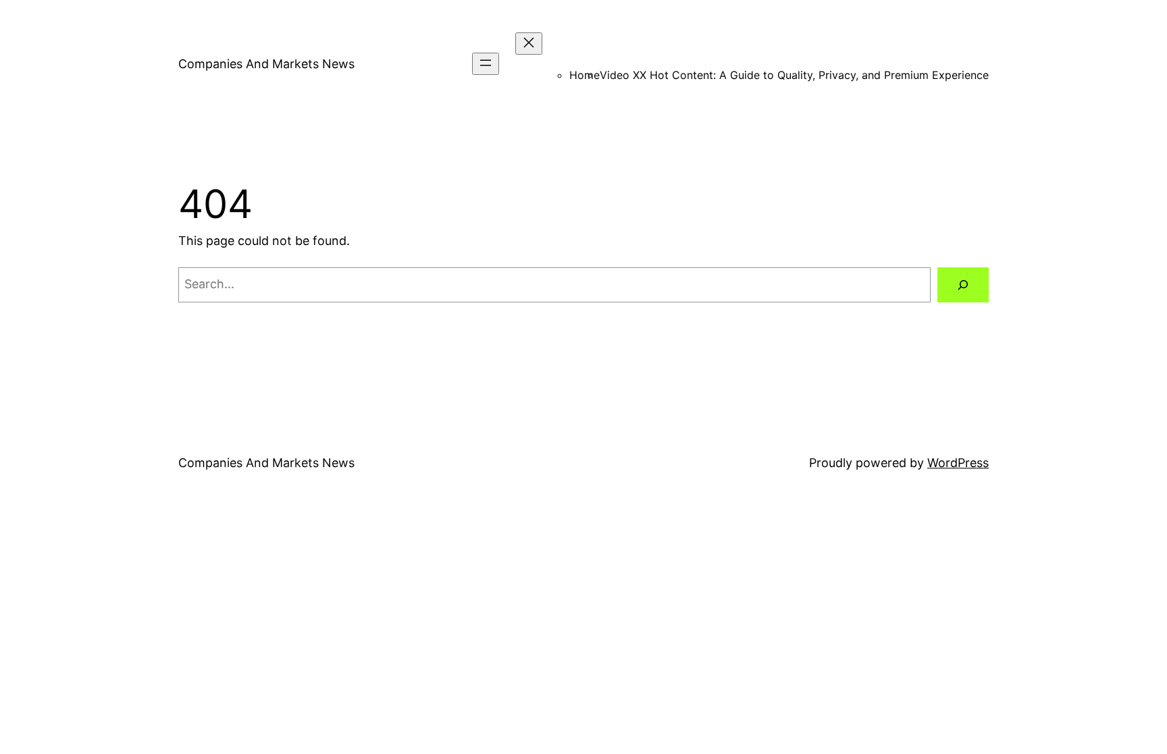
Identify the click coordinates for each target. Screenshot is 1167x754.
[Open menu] (485, 64)
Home (584, 75)
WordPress (958, 463)
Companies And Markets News (266, 64)
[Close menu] (528, 43)
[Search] (963, 284)
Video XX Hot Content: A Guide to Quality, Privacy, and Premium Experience (794, 75)
